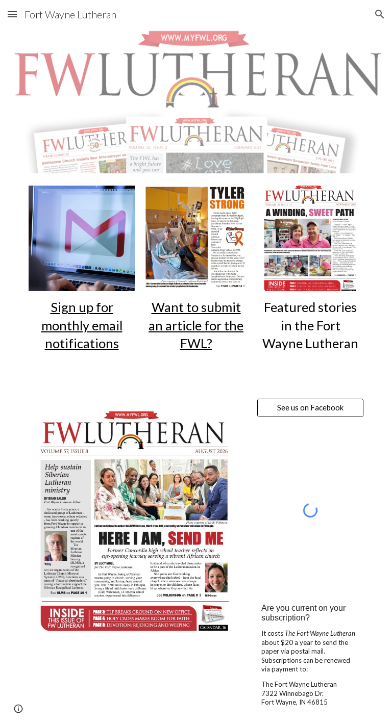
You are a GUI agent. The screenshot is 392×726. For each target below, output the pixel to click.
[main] (81, 325)
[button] (12, 14)
